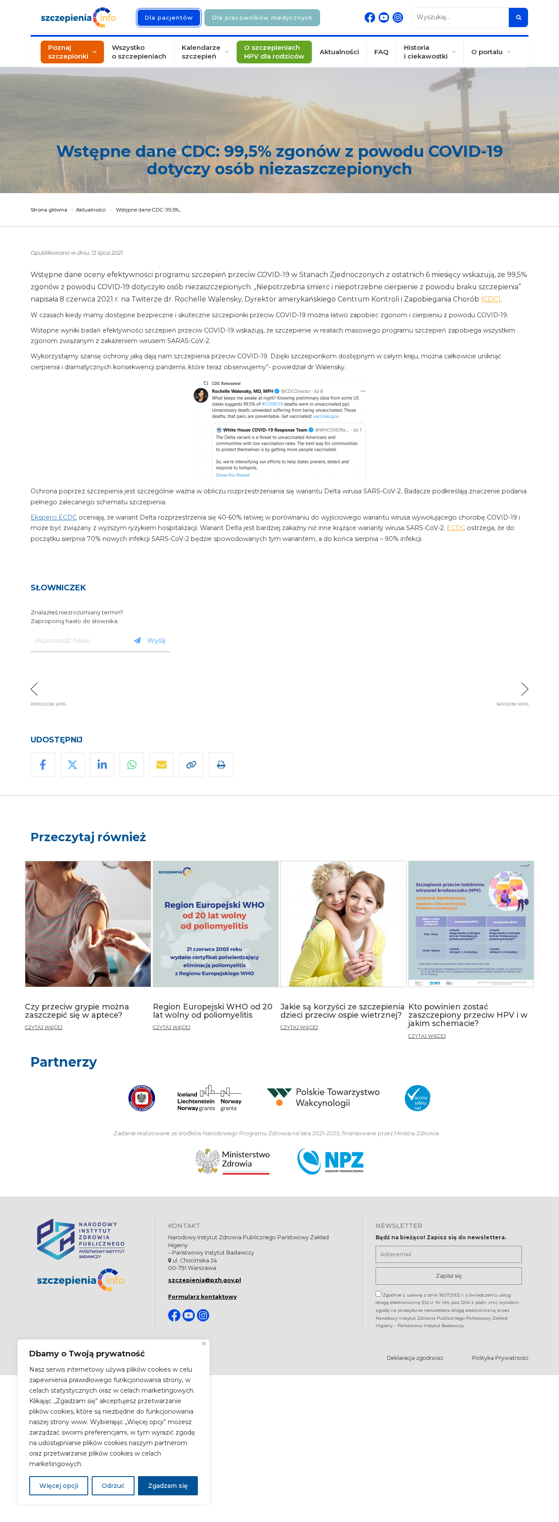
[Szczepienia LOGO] (89, 1280)
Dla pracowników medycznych (262, 17)
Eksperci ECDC (54, 517)
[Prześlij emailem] (161, 764)
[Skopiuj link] (191, 764)
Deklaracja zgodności (415, 1358)
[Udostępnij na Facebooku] (43, 764)
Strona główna (49, 210)
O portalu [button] (487, 52)
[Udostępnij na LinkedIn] (102, 764)
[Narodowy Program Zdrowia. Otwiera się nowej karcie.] (330, 1161)
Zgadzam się (168, 1486)
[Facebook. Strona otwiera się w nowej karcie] (370, 17)
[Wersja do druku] (221, 764)
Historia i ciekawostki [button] (426, 51)
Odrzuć (113, 1486)
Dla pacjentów (169, 17)
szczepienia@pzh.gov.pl (204, 1280)
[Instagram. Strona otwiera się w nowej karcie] (398, 17)
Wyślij (156, 640)
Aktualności (339, 52)
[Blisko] (204, 1343)
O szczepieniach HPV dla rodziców (274, 51)
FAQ (381, 52)
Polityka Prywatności (500, 1358)
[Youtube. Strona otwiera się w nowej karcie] (384, 17)
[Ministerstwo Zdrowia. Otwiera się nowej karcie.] (232, 1161)
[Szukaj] (518, 17)
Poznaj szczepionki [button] (68, 51)
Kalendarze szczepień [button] (201, 51)
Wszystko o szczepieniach (139, 51)
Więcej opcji (58, 1486)
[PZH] (89, 1239)
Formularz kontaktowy (202, 1296)
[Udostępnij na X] (72, 764)
